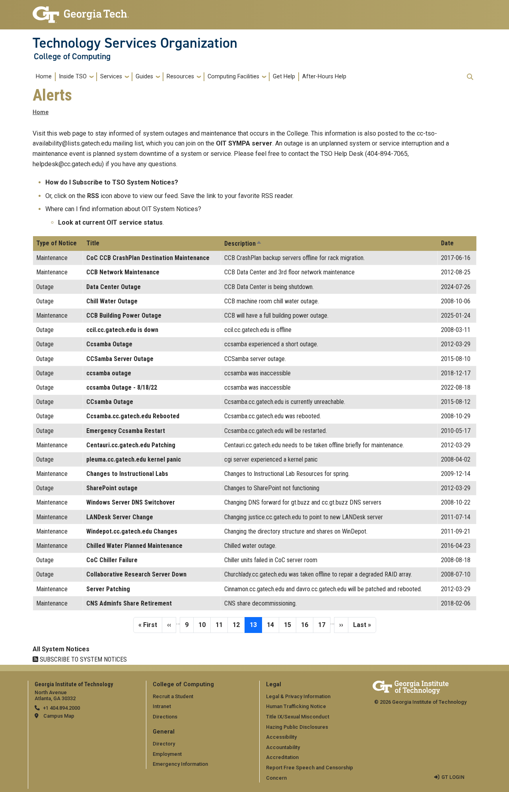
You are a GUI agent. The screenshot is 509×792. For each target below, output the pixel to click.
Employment (167, 754)
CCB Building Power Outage (123, 315)
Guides (144, 76)
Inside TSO (73, 76)
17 (324, 625)
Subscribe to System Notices (82, 659)
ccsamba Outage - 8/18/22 (121, 387)
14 (272, 625)
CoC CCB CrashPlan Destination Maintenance (148, 258)
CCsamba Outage (109, 402)
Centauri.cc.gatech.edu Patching (130, 445)
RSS (93, 196)
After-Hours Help (324, 76)
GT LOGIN (452, 777)
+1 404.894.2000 (61, 708)
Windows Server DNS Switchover (130, 502)
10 (204, 625)
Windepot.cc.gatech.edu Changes (131, 531)
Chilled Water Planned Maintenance (134, 545)
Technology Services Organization (135, 43)
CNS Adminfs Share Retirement (129, 603)
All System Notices (61, 649)
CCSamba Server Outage (119, 359)
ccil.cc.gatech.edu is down (122, 330)
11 (221, 625)
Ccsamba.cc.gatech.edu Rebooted (132, 416)
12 (238, 625)
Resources (180, 76)
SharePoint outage (112, 488)
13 (255, 625)
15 (290, 625)
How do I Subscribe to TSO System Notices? (111, 182)
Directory (164, 744)
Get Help (284, 76)
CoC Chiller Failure (112, 560)
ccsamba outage (108, 373)
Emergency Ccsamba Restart (125, 431)
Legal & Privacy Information (298, 696)
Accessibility (281, 737)
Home (44, 76)
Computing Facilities (233, 76)
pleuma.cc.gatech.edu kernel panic (133, 459)
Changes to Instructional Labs (127, 474)
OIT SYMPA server (244, 143)
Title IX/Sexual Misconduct (297, 717)
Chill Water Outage (112, 301)
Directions (165, 717)
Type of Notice (56, 243)
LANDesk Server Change (119, 517)
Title (92, 243)
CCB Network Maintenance (122, 272)
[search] (470, 77)
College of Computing (72, 56)
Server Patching (108, 589)
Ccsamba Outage (109, 344)
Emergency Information (180, 764)
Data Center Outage (113, 287)
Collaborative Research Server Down (136, 574)
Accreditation (282, 757)
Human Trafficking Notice (296, 706)
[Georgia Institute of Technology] (81, 11)
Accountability (283, 747)
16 (307, 625)
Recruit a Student (173, 696)
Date (447, 243)
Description (243, 243)
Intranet (162, 706)
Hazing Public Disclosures (297, 727)
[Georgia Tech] (411, 686)
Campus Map (58, 716)
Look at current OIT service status (110, 222)
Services (111, 76)
